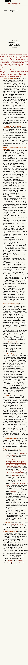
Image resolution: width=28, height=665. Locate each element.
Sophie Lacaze (16, 475)
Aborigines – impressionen (17, 502)
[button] (8, 1)
